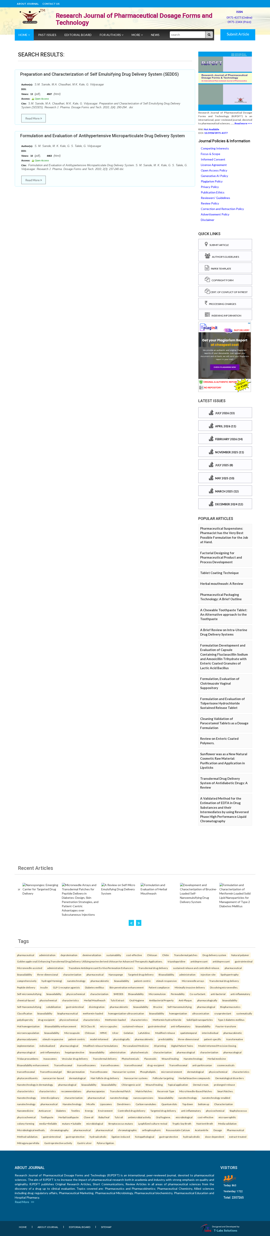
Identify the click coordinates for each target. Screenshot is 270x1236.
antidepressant (199, 961)
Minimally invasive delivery (190, 987)
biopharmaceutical (67, 1013)
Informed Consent (213, 159)
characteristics (70, 1000)
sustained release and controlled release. (196, 967)
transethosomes (86, 1065)
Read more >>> (243, 123)
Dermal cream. (201, 1084)
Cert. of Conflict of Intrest (229, 292)
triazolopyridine (176, 961)
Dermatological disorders (229, 1078)
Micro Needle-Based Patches (195, 1091)
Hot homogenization (28, 1026)
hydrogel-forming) (52, 980)
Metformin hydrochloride (167, 1019)
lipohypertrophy (230, 974)
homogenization (178, 1013)
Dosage (217, 1130)
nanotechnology (76, 980)
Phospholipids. (148, 1071)
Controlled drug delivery (131, 1110)
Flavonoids (150, 1058)
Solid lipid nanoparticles (199, 1019)
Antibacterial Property (161, 1000)
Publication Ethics (212, 192)
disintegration (97, 1006)
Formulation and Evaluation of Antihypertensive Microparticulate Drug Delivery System (102, 135)
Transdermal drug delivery (153, 967)
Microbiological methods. (31, 1130)
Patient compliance (159, 987)
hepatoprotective (74, 1052)
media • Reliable (48, 1123)
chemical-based (26, 1000)
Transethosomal (63, 1065)
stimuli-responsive (166, 980)
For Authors (111, 35)
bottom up (203, 1104)
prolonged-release (224, 1084)
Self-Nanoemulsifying (29, 1006)
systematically (244, 1013)
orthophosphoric (151, 1130)
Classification (24, 1013)
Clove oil (88, 1117)
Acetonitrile (201, 1130)
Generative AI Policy (214, 176)
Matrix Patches (144, 1091)
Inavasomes (50, 1058)
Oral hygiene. (163, 1117)
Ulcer (115, 1032)
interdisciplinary (50, 1097)
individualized (47, 1045)
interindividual (210, 1032)
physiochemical (48, 1000)
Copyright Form (222, 280)
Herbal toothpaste (68, 1117)
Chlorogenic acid (131, 1084)
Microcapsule (72, 1032)
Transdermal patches (185, 955)
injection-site (208, 974)
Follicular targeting (163, 1078)
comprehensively (26, 980)
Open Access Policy (214, 170)
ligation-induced (121, 1136)
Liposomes (106, 1104)
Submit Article (238, 34)
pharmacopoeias (95, 1091)
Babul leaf (104, 1117)
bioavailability (24, 974)
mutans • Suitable (71, 1123)
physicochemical (75, 993)
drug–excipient (155, 1065)
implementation (25, 1045)
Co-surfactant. (198, 993)
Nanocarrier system (124, 1071)
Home (23, 35)
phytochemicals (139, 1052)
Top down (187, 1104)
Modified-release (165, 1032)
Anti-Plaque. (185, 1000)
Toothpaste (47, 1117)
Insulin (44, 987)
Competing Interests (215, 148)
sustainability (113, 955)
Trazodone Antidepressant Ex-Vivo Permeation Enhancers (101, 967)
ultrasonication (200, 1013)
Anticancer (45, 1110)
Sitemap (106, 1227)
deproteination (69, 955)
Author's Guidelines (224, 256)
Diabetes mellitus (94, 987)
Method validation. (27, 1136)
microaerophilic (227, 1117)
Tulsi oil (119, 1117)
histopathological (144, 1136)
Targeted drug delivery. (163, 1110)
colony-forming (25, 1123)
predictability (165, 1039)
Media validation (227, 1123)
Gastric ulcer (84, 1142)
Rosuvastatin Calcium (178, 1130)
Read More (32, 118)
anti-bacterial (218, 993)
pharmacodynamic (27, 1039)
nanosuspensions (143, 1097)
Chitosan (152, 955)
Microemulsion (157, 993)
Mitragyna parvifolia (28, 1142)
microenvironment (171, 1071)
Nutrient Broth (204, 1123)
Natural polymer (240, 955)
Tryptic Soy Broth (181, 1123)
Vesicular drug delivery (75, 1058)
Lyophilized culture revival (152, 1123)
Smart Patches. (225, 1091)
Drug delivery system (214, 955)
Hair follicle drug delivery (105, 1078)
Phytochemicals (130, 1058)
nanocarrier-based (53, 1078)
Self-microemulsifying (29, 993)
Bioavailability (136, 993)
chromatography (59, 1130)
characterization (72, 974)
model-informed (99, 1039)
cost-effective (134, 955)
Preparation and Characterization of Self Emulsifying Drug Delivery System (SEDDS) (99, 74)
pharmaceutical (25, 955)
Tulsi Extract (117, 1000)
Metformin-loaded (115, 1019)
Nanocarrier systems (136, 1078)
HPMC (103, 1032)
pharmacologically (207, 1000)
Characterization (223, 1104)
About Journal (28, 3)
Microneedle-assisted (29, 967)
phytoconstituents (27, 1078)
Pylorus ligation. (105, 1142)
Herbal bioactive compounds (194, 1078)
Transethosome (99, 1071)
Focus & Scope (210, 154)
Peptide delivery (26, 987)
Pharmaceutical (235, 1130)
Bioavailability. (166, 974)
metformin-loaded (93, 1013)
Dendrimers (124, 1104)
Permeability (178, 993)
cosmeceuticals (226, 1065)
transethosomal (133, 1065)
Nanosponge (116, 974)
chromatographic (127, 1130)
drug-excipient (46, 1019)
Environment (105, 1110)
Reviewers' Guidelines (215, 198)
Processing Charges (221, 304)
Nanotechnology (193, 1058)
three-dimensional (47, 974)
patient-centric (142, 980)
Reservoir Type (165, 1091)
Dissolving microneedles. (224, 987)
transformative (234, 1039)
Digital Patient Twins (182, 1045)
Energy (89, 1110)
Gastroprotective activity (58, 1142)
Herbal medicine (217, 1058)
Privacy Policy (210, 187)
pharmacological (206, 1006)
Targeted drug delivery (141, 974)
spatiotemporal (188, 1032)
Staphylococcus (238, 1110)
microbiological (184, 1117)
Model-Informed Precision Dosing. (217, 1045)
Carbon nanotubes (146, 1104)
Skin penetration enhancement (126, 987)
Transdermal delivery (105, 1058)
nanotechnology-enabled (216, 1097)
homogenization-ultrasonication (126, 1013)
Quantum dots (169, 1104)
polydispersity (25, 1019)
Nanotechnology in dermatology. (35, 1084)
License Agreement (214, 165)
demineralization (91, 955)
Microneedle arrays (193, 980)
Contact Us (50, 3)
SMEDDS (118, 993)
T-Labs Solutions (225, 1230)
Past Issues (47, 35)
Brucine (157, 1006)
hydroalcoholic (98, 1136)
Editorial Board (78, 35)
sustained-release (132, 1026)
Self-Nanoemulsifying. (179, 1006)
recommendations (71, 1091)
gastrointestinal (243, 961)
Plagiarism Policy (212, 181)
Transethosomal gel (51, 1071)
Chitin (165, 955)
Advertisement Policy (215, 214)
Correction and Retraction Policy (222, 209)
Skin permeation (76, 1071)
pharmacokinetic (99, 980)
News (155, 35)
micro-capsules (108, 1026)
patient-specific (212, 1039)
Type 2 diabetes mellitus (231, 1019)
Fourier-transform (226, 1026)
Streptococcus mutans (120, 1123)
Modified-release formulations (100, 1045)
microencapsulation (28, 1032)
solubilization (53, 1006)
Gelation (128, 1032)
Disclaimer (207, 220)
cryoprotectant (222, 1013)
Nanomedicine (25, 1110)
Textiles (75, 1110)
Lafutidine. (144, 1032)
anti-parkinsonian (202, 1065)
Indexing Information (225, 315)
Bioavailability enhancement (60, 1026)
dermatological (195, 1071)
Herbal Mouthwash (94, 1000)
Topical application (178, 1084)
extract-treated (237, 1136)
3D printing (160, 1045)
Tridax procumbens (27, 1058)
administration (47, 955)
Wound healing (170, 1058)
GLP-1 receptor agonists (66, 987)
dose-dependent (214, 1136)
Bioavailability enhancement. (33, 1065)
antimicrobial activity (139, 1117)
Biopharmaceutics (230, 1006)
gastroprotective (75, 1136)
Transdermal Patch (120, 1091)
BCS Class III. (88, 1026)
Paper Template (220, 268)
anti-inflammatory (240, 993)
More (136, 35)
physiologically (121, 1039)
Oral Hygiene (136, 1000)
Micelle (90, 1104)
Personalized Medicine (136, 1045)
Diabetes (61, 1110)
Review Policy (210, 203)
